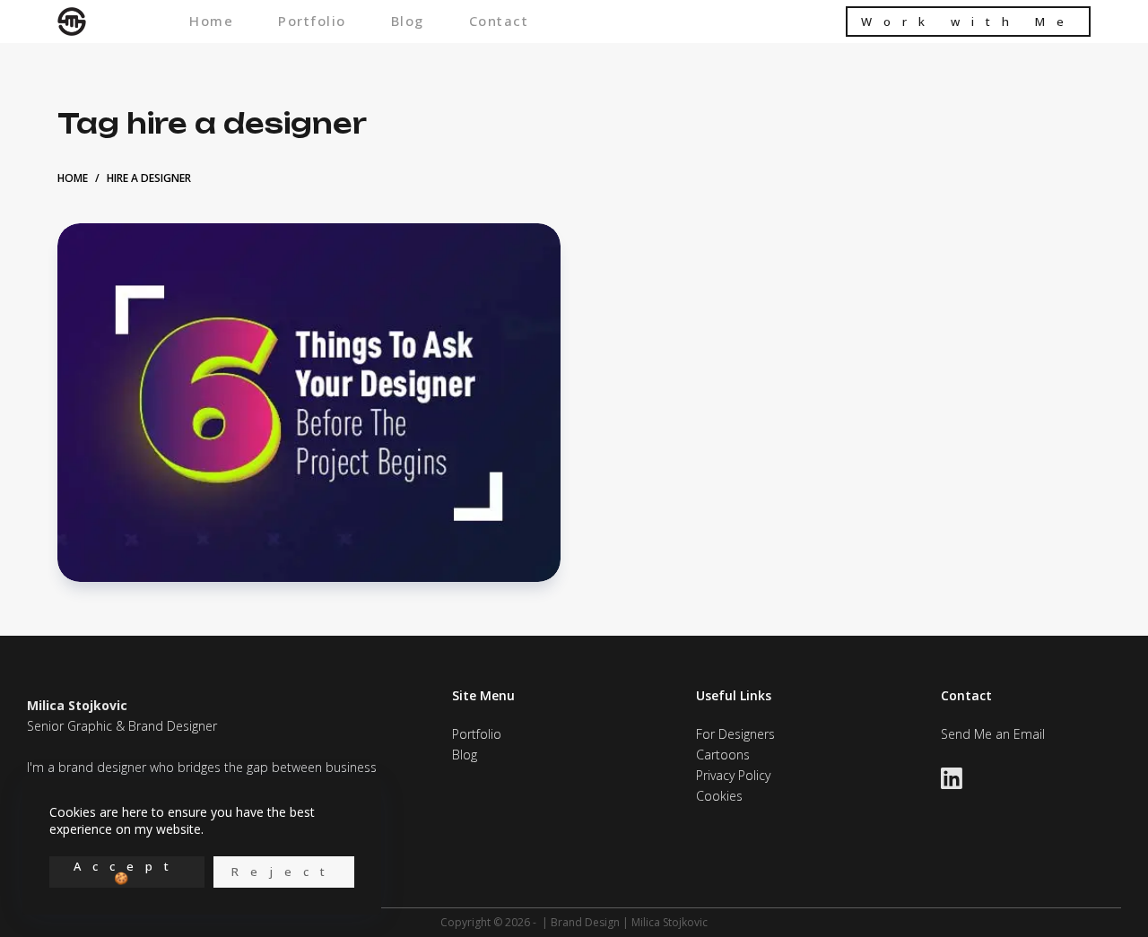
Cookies (719, 795)
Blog (407, 22)
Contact (499, 22)
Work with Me (968, 21)
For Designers (735, 733)
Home (211, 22)
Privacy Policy (733, 775)
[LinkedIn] (951, 778)
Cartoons (723, 754)
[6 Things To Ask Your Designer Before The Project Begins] (309, 402)
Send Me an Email (993, 733)
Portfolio (312, 22)
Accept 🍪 (127, 872)
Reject (283, 871)
